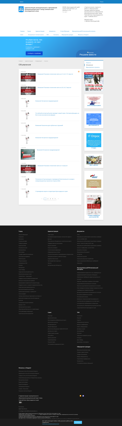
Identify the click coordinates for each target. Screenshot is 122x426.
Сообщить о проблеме (34, 53)
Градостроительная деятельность (26, 271)
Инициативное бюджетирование (26, 302)
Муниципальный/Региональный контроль (83, 31)
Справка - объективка (23, 388)
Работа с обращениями (82, 326)
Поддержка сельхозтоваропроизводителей (28, 278)
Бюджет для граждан (23, 382)
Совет (21, 35)
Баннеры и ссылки (81, 329)
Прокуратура (21, 267)
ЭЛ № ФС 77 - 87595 (36, 414)
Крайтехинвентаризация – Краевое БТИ (27, 291)
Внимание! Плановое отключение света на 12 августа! (52, 165)
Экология (21, 300)
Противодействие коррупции (54, 261)
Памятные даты (22, 258)
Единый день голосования (83, 342)
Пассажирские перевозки (24, 256)
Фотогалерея (21, 252)
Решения (79, 318)
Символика (21, 236)
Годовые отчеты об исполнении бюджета (28, 375)
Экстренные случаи (23, 247)
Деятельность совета (52, 331)
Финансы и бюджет (83, 35)
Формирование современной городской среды (29, 282)
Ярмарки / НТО (22, 304)
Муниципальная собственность (55, 265)
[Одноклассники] (81, 396)
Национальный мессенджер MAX (26, 313)
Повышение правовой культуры (84, 335)
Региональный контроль (82, 296)
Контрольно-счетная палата (36, 35)
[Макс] (84, 396)
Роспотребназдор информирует (26, 311)
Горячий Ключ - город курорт (25, 276)
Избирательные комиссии (83, 322)
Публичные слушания (82, 256)
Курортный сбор (22, 245)
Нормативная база (52, 339)
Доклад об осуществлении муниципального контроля (89, 292)
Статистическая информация (54, 250)
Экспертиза (79, 254)
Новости (88, 63)
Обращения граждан (67, 35)
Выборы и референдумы (82, 324)
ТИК (47, 35)
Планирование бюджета (24, 386)
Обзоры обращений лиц (82, 356)
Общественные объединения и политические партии (59, 241)
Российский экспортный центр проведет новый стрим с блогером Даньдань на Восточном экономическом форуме (57, 114)
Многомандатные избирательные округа (57, 320)
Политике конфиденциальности (50, 424)
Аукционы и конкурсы (82, 250)
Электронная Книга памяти (25, 307)
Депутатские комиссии (53, 322)
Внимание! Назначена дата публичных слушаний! (49, 125)
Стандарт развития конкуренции (26, 254)
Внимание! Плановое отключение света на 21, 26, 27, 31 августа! (55, 74)
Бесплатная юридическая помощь (26, 289)
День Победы (80, 339)
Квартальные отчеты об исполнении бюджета (29, 373)
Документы (52, 31)
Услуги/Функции (64, 31)
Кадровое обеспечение (53, 258)
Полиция (21, 265)
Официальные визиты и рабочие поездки (57, 256)
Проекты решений (52, 337)
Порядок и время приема (82, 352)
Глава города (51, 234)
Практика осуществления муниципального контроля (88, 285)
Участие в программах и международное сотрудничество (60, 254)
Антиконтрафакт (22, 293)
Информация (38, 61)
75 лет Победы (22, 269)
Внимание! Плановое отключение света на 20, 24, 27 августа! (54, 87)
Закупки (49, 263)
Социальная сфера (23, 241)
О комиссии (79, 315)
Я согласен (78, 422)
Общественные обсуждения (83, 252)
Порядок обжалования (82, 354)
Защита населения (52, 245)
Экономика (21, 239)
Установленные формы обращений (85, 363)
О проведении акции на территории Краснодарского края (51, 191)
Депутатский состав (52, 318)
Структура (50, 315)
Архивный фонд (22, 250)
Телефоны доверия (23, 243)
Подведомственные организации (55, 243)
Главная (22, 31)
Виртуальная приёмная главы (83, 350)
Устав (78, 234)
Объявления (89, 65)
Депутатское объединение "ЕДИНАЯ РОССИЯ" (58, 329)
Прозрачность (80, 361)
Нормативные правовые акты (83, 358)
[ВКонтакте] (78, 396)
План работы (51, 335)
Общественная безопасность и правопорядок (29, 309)
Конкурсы (79, 337)
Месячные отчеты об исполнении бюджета (28, 371)
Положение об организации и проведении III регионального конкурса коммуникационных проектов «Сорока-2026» (54, 180)
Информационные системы (54, 252)
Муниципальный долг (23, 380)
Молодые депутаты (52, 324)
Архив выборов (80, 331)
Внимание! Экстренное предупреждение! (46, 101)
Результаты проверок (52, 247)
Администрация (40, 31)
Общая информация (23, 234)
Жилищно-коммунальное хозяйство (27, 280)
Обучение (79, 333)
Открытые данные (23, 261)
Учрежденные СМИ (23, 263)
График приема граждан (53, 333)
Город (29, 31)
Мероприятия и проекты (93, 67)
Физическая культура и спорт (25, 274)
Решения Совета (51, 342)
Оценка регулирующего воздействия (85, 258)
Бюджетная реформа (23, 384)
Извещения (79, 263)
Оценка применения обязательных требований (87, 261)
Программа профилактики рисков (84, 294)
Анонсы (46, 61)
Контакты (56, 35)
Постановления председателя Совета (56, 344)
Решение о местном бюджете (25, 391)
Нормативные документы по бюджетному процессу (30, 377)
